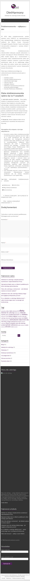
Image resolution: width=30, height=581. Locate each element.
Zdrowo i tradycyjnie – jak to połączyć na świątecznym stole (14, 196)
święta (12, 326)
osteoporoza (14, 321)
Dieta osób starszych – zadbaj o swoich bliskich (12, 533)
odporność (22, 320)
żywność (15, 326)
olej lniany (4, 321)
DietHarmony (15, 12)
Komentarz (4, 219)
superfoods (3, 323)
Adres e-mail (5, 252)
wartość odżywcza (11, 325)
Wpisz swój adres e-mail (7, 557)
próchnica (23, 321)
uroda (3, 325)
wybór (26, 325)
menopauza (20, 316)
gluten (7, 314)
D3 (18, 311)
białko (7, 311)
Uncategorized (5, 355)
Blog (5, 187)
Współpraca (8, 578)
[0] (28, 21)
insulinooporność (14, 314)
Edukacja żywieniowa (11, 187)
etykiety (3, 314)
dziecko (23, 313)
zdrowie (6, 181)
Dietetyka (4, 350)
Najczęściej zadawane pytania (10, 540)
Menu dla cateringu (8, 370)
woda (19, 325)
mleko (26, 318)
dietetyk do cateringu (8, 312)
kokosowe (3, 316)
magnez (15, 316)
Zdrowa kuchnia (5, 358)
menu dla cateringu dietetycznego (13, 318)
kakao (20, 314)
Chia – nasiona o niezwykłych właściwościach (10, 202)
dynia (16, 312)
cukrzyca (14, 311)
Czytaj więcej (4, 502)
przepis (19, 321)
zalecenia (3, 326)
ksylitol (7, 316)
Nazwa (3, 242)
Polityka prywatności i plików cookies (20, 578)
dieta (5, 179)
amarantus (3, 311)
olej (27, 320)
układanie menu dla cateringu (17, 323)
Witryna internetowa (7, 260)
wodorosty (23, 325)
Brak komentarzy (8, 190)
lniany (10, 316)
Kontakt (3, 578)
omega (8, 321)
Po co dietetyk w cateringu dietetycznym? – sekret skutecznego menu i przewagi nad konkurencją (13, 300)
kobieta (24, 314)
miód (22, 318)
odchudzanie (12, 179)
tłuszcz (8, 323)
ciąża (10, 311)
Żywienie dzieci (5, 361)
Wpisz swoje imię (5, 549)
